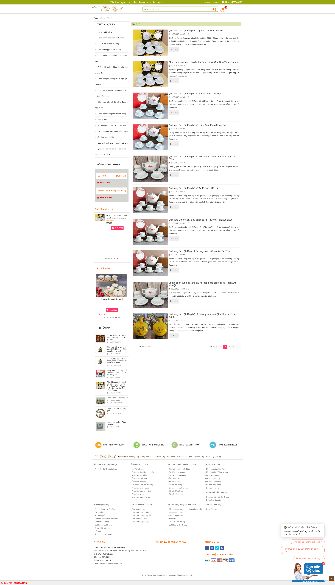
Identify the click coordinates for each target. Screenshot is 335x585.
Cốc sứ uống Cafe (139, 519)
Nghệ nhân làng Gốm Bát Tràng (111, 38)
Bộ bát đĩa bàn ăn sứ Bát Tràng (182, 464)
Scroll (331, 578)
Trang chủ (98, 18)
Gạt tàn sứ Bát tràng (103, 525)
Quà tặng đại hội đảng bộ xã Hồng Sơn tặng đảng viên (197, 125)
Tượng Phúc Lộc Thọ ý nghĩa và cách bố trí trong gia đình (117, 337)
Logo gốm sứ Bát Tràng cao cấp (116, 423)
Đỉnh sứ (172, 519)
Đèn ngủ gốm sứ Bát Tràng (217, 497)
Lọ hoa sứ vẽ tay (213, 478)
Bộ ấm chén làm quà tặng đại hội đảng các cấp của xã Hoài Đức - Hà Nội (203, 284)
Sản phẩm (195, 457)
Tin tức (207, 457)
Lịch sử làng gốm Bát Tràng (109, 50)
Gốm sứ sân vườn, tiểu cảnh (106, 519)
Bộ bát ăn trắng (175, 485)
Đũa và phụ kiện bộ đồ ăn (179, 469)
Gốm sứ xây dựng (213, 504)
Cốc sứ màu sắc (138, 509)
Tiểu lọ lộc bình (175, 512)
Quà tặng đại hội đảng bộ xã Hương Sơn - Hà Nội (195, 93)
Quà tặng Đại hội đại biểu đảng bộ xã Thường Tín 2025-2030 (201, 219)
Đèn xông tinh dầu (213, 500)
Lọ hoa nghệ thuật (213, 482)
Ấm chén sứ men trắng (141, 491)
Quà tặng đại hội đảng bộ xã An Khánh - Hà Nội (193, 188)
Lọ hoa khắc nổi (212, 488)
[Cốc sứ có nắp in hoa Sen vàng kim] (100, 238)
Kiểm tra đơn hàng (211, 2)
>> (239, 347)
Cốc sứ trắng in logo (140, 522)
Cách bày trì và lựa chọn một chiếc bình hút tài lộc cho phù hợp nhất (117, 349)
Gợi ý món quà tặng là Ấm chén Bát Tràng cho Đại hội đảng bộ (118, 372)
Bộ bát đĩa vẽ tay (176, 491)
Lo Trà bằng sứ (138, 469)
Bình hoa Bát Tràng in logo (217, 472)
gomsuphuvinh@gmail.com (110, 563)
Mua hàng (119, 228)
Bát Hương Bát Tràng (178, 525)
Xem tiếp (174, 49)
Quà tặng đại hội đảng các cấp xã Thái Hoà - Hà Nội (196, 30)
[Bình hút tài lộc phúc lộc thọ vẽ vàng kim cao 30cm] (100, 217)
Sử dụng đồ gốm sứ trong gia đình (112, 125)
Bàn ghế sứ (99, 512)
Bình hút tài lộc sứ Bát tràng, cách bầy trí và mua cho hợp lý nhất (118, 361)
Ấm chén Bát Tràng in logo (105, 464)
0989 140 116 (105, 197)
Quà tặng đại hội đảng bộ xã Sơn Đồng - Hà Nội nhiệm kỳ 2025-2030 (202, 158)
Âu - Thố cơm (174, 478)
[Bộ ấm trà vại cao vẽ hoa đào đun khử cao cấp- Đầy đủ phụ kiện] (111, 285)
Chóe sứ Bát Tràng (177, 522)
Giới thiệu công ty (127, 457)
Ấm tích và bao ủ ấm (103, 534)
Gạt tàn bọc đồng (101, 522)
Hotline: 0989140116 (232, 2)
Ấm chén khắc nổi (139, 478)
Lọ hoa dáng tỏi (212, 475)
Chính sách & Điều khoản (176, 457)
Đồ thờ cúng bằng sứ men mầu (182, 504)
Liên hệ (218, 457)
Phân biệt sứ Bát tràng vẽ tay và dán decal (117, 399)
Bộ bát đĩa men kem (177, 475)
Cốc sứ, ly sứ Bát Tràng (141, 504)
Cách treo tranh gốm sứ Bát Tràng (112, 114)
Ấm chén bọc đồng (139, 475)
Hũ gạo (97, 531)
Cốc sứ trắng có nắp (140, 512)
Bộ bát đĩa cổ (174, 482)
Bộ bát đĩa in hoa (176, 494)
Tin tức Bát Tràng (105, 32)
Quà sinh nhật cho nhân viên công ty (113, 143)
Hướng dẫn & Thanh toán (150, 457)
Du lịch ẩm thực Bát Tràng (108, 44)
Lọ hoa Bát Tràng (212, 464)
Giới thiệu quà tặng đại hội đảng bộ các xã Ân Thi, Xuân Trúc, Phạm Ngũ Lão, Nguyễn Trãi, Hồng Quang (116, 386)
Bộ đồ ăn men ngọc (177, 472)
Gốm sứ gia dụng (101, 504)
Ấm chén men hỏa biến (141, 497)
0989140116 (20, 583)
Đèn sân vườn (212, 509)
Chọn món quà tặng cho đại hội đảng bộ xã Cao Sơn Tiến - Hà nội (203, 62)
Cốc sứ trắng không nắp (141, 515)
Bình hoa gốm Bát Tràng (216, 469)
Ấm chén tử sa (137, 494)
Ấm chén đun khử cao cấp (142, 472)
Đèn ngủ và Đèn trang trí (216, 492)
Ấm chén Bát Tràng (139, 464)
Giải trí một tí (103, 119)
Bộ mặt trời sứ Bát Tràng (179, 488)
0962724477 (105, 182)
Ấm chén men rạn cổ (140, 488)
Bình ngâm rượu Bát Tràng (105, 509)
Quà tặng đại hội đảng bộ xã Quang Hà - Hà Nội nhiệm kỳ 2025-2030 (202, 315)
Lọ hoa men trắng (213, 485)
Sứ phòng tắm (100, 515)
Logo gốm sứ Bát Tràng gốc (116, 410)
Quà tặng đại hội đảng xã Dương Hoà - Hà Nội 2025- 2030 (199, 251)
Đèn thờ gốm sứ (176, 515)
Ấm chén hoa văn (138, 482)
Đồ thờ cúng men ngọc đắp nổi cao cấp (185, 509)
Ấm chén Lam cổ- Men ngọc (143, 485)
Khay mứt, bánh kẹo (102, 528)
